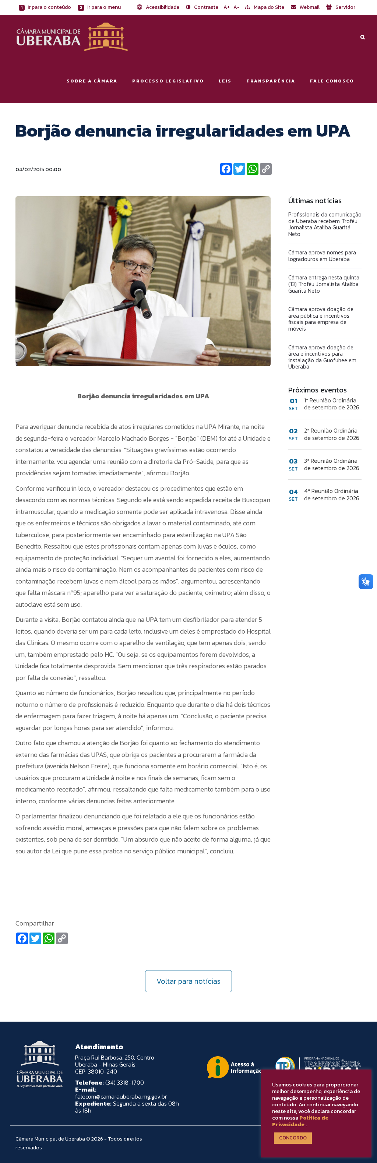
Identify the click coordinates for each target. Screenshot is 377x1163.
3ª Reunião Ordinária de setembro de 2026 (331, 464)
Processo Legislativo (168, 81)
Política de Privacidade (300, 1121)
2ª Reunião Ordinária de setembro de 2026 (331, 434)
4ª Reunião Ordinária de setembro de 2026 (331, 494)
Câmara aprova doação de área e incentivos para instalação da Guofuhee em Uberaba (322, 357)
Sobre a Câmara (92, 81)
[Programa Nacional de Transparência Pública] (316, 1067)
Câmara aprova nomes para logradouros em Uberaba (322, 255)
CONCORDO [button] (293, 1138)
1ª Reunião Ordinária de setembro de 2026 (331, 404)
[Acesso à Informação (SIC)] (234, 1067)
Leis (225, 81)
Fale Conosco (332, 81)
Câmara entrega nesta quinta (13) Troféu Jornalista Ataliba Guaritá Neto (323, 284)
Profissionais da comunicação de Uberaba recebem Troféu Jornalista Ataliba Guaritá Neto (325, 224)
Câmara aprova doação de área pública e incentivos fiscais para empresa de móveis (320, 319)
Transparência (270, 81)
